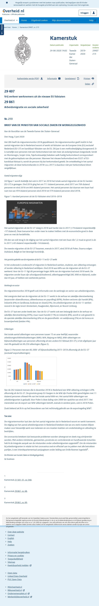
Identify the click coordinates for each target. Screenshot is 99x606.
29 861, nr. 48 (21, 491)
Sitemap (11, 562)
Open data (12, 573)
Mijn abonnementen (61, 20)
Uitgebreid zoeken (39, 20)
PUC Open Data (15, 579)
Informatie (52, 78)
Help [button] (91, 20)
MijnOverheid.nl (15, 587)
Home (24, 20)
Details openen (2, 29)
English (11, 538)
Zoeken (11, 544)
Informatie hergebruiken (19, 552)
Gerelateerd (70, 78)
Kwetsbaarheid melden (18, 565)
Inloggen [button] (85, 13)
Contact (11, 535)
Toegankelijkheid (15, 559)
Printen (87, 78)
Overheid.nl (9, 21)
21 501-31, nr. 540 (23, 480)
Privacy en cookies (16, 555)
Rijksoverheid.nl (15, 590)
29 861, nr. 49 (21, 502)
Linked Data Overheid (17, 576)
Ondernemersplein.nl (17, 593)
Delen (87, 84)
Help (10, 541)
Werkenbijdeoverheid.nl (18, 596)
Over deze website (16, 531)
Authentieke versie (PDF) (28, 79)
